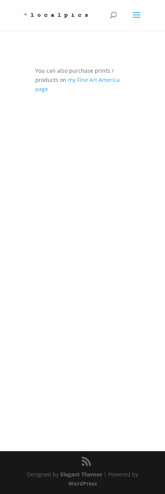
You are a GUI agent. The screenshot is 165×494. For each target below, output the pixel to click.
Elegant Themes (81, 474)
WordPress (82, 483)
